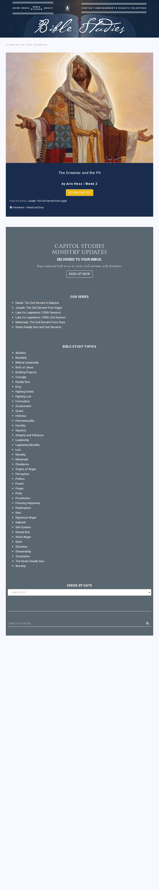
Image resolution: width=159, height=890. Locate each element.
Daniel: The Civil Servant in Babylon (37, 303)
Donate (123, 8)
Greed (19, 411)
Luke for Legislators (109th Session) (38, 312)
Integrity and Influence (30, 435)
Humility (21, 425)
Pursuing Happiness (28, 503)
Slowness (22, 546)
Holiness (21, 416)
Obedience (22, 464)
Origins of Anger (26, 469)
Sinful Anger (23, 537)
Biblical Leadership (27, 362)
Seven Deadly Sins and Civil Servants (38, 327)
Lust (18, 449)
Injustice (21, 430)
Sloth (19, 542)
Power (20, 483)
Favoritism (18, 207)
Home (16, 8)
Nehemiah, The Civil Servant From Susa (40, 322)
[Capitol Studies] (67, 8)
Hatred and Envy (35, 207)
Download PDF (79, 192)
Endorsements (106, 8)
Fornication (23, 401)
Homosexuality (25, 420)
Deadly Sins (23, 382)
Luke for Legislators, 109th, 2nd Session (41, 317)
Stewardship (23, 551)
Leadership (22, 440)
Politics (20, 479)
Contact (87, 8)
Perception (22, 474)
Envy (18, 387)
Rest (18, 512)
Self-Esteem (23, 527)
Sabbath (21, 522)
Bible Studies (37, 8)
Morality (21, 454)
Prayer (20, 488)
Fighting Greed (25, 391)
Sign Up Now (79, 274)
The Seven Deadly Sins (30, 561)
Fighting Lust (23, 396)
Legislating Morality (28, 445)
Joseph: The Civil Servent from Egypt (47, 201)
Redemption (23, 508)
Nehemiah (22, 459)
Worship (21, 566)
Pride (19, 493)
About (48, 8)
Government (23, 406)
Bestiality (21, 357)
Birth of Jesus (24, 367)
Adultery (21, 353)
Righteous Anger (26, 517)
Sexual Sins (23, 532)
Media (26, 8)
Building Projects (26, 372)
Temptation (23, 556)
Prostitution (23, 498)
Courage (21, 377)
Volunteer (138, 8)
